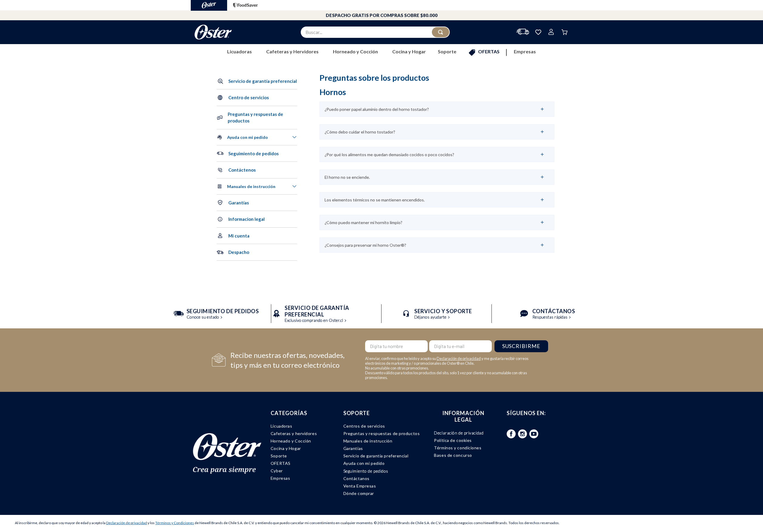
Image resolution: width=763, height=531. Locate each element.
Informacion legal (246, 219)
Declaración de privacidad (459, 358)
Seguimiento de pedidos (253, 153)
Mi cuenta (238, 235)
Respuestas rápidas (553, 314)
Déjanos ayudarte (443, 314)
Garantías (238, 202)
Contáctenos (242, 170)
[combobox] (375, 32)
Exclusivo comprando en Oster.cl (317, 314)
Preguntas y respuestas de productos (255, 117)
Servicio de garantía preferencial (262, 81)
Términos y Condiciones (174, 523)
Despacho (238, 252)
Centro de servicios (248, 97)
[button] (257, 117)
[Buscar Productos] (440, 32)
